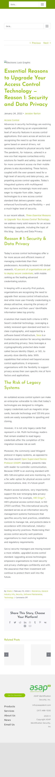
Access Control (11, 120)
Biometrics (36, 591)
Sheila (9, 591)
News (7, 719)
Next (46, 43)
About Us (9, 715)
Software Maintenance (33, 594)
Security (19, 594)
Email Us (9, 724)
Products (9, 706)
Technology (8, 597)
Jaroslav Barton (33, 113)
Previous (36, 43)
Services (9, 710)
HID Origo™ (39, 498)
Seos (38, 335)
